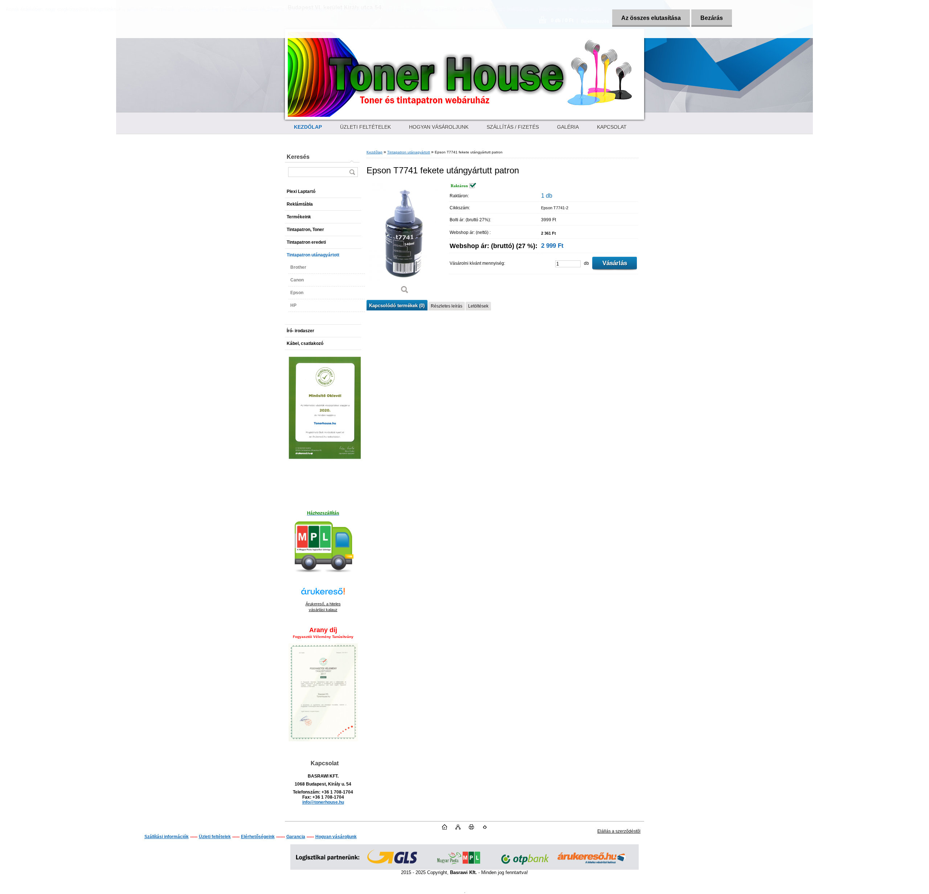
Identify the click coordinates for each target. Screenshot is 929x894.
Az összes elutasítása (651, 18)
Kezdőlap (374, 152)
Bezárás (711, 18)
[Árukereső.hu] (323, 594)
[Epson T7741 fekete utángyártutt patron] (404, 241)
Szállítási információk (166, 836)
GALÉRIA (568, 127)
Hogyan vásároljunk (336, 836)
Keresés (298, 157)
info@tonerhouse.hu (323, 802)
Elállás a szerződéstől (619, 831)
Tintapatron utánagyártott (408, 152)
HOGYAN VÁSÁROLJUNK (438, 127)
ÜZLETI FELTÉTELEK (365, 127)
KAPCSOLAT (612, 127)
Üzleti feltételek (215, 836)
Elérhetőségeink (258, 836)
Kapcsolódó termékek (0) (397, 305)
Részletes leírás (446, 306)
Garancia (295, 836)
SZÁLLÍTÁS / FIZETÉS (513, 127)
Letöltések (478, 306)
